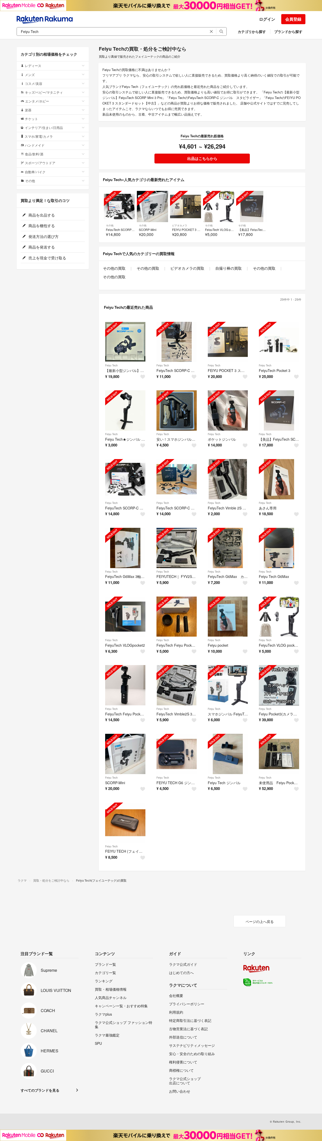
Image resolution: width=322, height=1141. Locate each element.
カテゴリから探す (252, 31)
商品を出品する (41, 215)
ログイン (267, 19)
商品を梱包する (41, 225)
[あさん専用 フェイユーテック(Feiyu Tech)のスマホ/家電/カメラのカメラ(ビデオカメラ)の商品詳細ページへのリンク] (279, 479)
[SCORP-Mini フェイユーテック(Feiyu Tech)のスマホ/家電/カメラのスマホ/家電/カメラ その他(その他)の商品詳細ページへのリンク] (125, 754)
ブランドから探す (288, 31)
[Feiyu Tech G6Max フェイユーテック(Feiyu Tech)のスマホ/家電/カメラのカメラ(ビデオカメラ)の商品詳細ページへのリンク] (279, 548)
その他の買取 (114, 268)
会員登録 (293, 19)
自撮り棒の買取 (228, 268)
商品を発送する (41, 247)
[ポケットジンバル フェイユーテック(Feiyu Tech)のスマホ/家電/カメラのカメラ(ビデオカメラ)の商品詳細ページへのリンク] (228, 410)
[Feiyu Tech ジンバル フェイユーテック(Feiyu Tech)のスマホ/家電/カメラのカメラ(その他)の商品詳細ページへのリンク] (228, 754)
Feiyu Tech (111, 365)
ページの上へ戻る (260, 921)
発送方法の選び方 (43, 236)
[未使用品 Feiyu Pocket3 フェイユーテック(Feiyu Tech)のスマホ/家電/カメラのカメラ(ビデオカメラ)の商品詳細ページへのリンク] (279, 754)
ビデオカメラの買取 (187, 268)
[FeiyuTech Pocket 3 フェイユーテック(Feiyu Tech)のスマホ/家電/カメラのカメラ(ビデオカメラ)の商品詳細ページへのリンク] (279, 342)
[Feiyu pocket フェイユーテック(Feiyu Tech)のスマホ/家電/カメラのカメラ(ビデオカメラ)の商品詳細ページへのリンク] (228, 617)
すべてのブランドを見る (40, 1090)
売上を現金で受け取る (46, 257)
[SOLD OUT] (119, 206)
